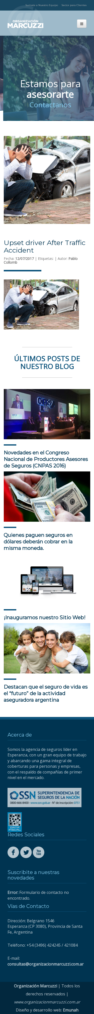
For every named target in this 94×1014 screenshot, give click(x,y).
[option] (47, 78)
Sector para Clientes (73, 5)
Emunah (70, 1010)
